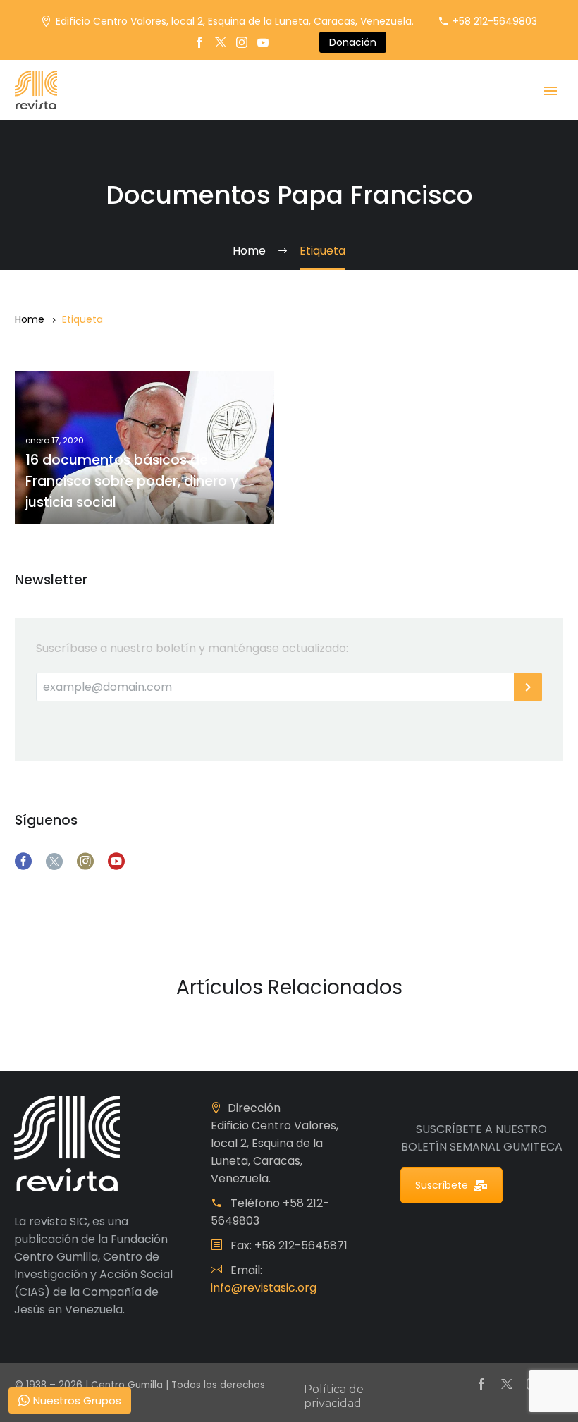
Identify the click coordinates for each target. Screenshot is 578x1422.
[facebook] (23, 861)
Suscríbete (441, 1185)
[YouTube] (262, 42)
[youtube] (116, 861)
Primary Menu (550, 91)
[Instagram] (241, 42)
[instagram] (85, 861)
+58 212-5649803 (495, 21)
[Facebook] (199, 42)
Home (29, 319)
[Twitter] (220, 42)
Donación (352, 42)
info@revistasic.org (263, 1288)
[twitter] (54, 861)
